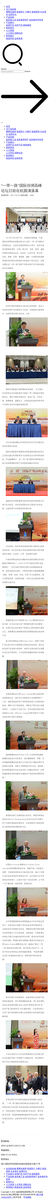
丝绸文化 (13, 14)
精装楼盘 (27, 25)
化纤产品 (19, 25)
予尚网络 (27, 1197)
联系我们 (10, 36)
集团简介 (21, 12)
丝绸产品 (10, 25)
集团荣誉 (36, 12)
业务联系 (19, 38)
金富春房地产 (23, 20)
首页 (8, 6)
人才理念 (10, 33)
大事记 (28, 12)
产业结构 (10, 17)
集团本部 (10, 38)
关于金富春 (11, 9)
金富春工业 (11, 20)
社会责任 (15, 1171)
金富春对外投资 (36, 20)
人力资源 (10, 30)
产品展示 (10, 22)
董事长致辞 (11, 12)
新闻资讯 (10, 28)
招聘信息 (19, 33)
